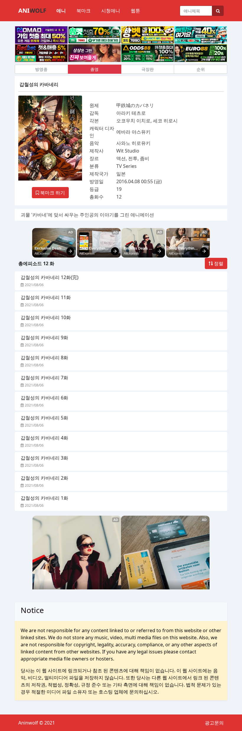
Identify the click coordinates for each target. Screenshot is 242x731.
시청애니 (110, 10)
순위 (201, 69)
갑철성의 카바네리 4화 (44, 438)
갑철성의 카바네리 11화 (46, 297)
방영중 (41, 69)
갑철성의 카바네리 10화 (46, 317)
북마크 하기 (52, 192)
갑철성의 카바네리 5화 (44, 417)
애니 (61, 10)
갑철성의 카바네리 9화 (44, 337)
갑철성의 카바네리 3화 (44, 458)
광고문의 (214, 722)
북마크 (83, 10)
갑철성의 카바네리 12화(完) (50, 277)
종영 (94, 69)
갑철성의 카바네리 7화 (44, 377)
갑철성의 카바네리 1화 (44, 498)
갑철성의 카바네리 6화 (44, 397)
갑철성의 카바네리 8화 (44, 357)
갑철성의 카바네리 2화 (44, 478)
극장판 (147, 69)
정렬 (218, 263)
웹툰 (135, 10)
